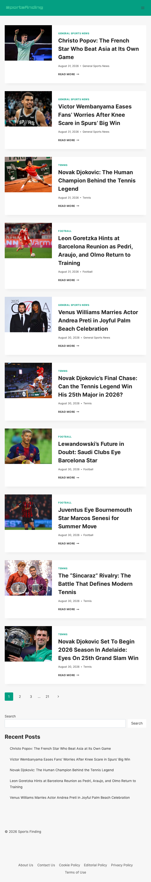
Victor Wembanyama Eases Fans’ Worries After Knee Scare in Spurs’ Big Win (95, 114)
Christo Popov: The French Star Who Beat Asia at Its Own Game (98, 48)
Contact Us (46, 865)
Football (65, 231)
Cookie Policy (69, 865)
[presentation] (28, 43)
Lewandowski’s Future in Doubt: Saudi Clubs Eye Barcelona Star (91, 452)
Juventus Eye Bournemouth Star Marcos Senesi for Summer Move (95, 518)
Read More (68, 74)
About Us (25, 865)
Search (10, 716)
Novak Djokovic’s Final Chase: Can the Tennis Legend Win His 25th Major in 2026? (97, 386)
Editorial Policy (95, 865)
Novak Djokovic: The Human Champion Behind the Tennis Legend (97, 180)
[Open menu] (142, 8)
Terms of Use (75, 872)
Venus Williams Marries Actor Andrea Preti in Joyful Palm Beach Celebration (98, 320)
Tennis (63, 165)
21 (47, 697)
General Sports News (73, 33)
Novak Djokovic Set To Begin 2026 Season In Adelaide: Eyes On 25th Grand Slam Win (98, 649)
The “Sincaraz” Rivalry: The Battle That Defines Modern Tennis (95, 583)
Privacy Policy (122, 865)
